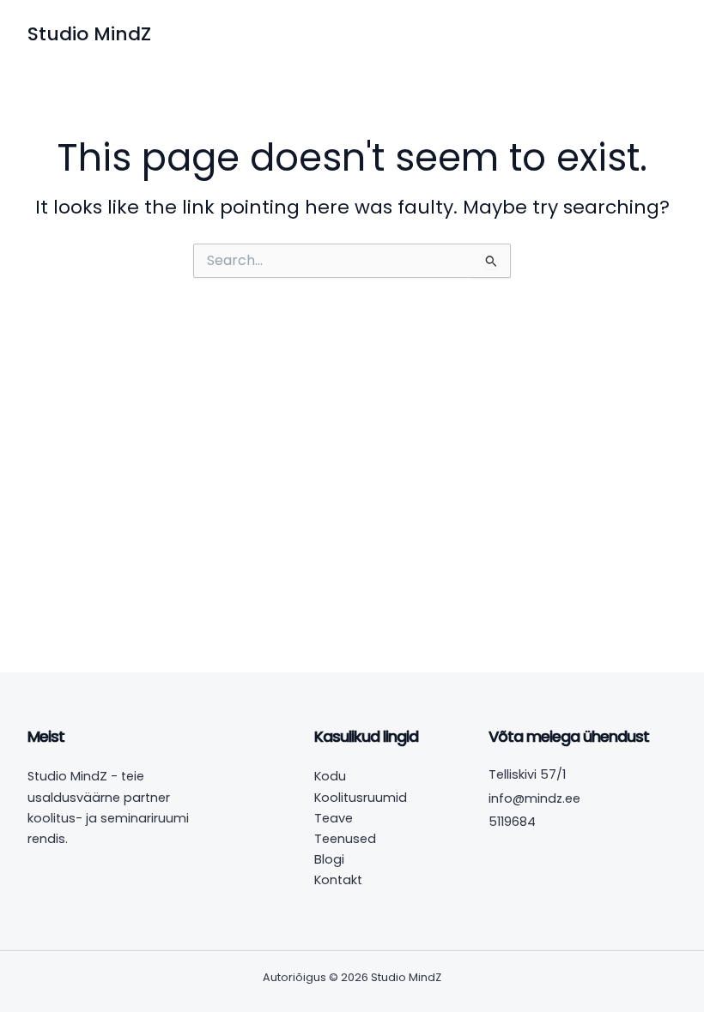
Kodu (330, 776)
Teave (333, 818)
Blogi (329, 859)
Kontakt (338, 880)
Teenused (345, 838)
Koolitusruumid (360, 797)
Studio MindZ (89, 34)
